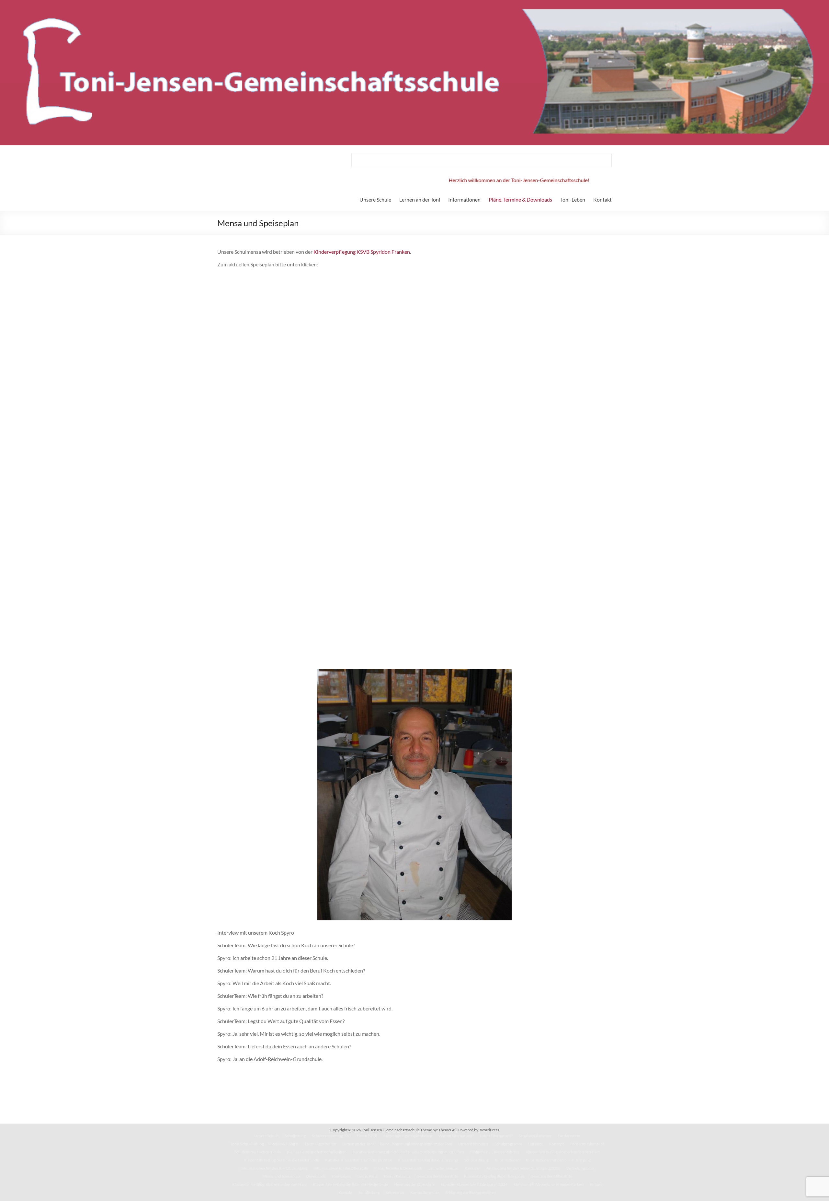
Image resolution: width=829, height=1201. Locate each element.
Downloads (315, 1176)
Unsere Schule (375, 199)
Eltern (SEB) (367, 1135)
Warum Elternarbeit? (456, 1135)
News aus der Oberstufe (414, 1184)
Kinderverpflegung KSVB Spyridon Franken (361, 252)
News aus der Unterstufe (437, 1176)
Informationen (464, 199)
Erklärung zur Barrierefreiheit (470, 1192)
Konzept (556, 1143)
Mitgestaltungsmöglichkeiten (407, 1135)
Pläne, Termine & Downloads (520, 199)
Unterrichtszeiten (473, 1143)
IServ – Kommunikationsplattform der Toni (416, 1143)
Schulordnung (476, 1160)
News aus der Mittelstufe (551, 1176)
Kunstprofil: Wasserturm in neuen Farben (549, 1184)
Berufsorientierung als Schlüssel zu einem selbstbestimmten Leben (408, 1151)
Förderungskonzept (587, 1143)
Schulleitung (295, 1135)
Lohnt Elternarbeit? (496, 1135)
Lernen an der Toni (419, 199)
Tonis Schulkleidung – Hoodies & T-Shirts (264, 1143)
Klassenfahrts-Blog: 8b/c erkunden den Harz (563, 1151)
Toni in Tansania (396, 1176)
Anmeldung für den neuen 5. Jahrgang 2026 (523, 1168)
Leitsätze (535, 1143)
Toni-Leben (572, 199)
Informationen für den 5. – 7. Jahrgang (558, 1160)
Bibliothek (479, 1151)
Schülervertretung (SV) (331, 1135)
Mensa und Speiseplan (281, 1176)
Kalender (472, 1168)
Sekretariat (395, 1192)
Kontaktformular (424, 1192)
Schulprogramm (508, 1143)
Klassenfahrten (506, 1151)
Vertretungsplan (580, 1168)
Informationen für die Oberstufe (340, 1168)
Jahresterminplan (444, 1168)
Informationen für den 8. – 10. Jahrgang (273, 1168)
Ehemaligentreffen (320, 1143)
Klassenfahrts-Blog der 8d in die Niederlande (281, 1160)
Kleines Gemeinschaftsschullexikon (316, 1151)
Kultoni (596, 1184)
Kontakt (602, 199)
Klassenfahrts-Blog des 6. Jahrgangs (428, 1160)
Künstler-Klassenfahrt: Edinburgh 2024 (358, 1160)
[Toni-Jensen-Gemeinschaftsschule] (414, 3)
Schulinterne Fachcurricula (257, 1151)
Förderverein (569, 1135)
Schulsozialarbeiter (535, 1135)
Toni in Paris (367, 1176)
